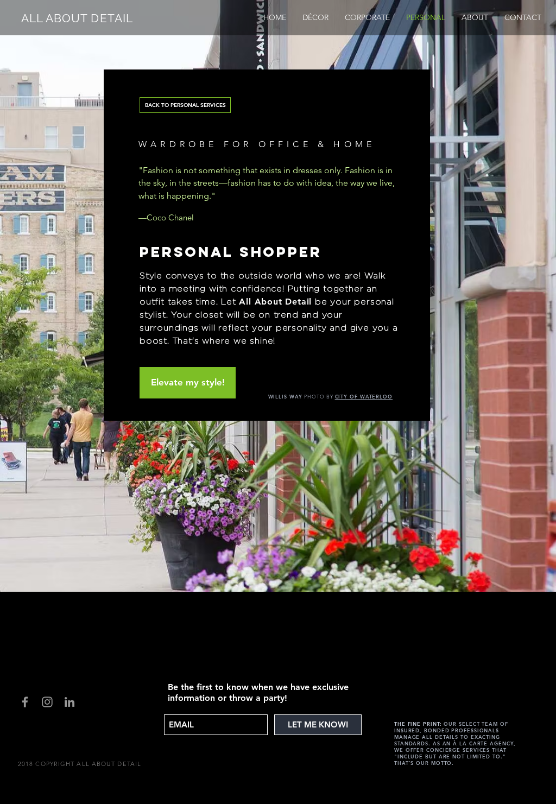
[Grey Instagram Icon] (47, 702)
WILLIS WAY (285, 396)
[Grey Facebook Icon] (25, 702)
